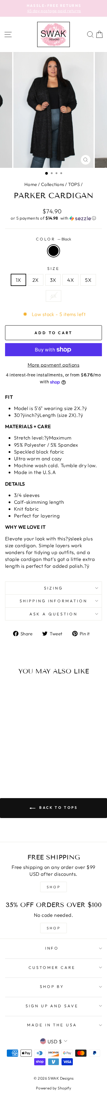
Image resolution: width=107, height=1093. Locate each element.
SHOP (53, 887)
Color (53, 239)
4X (70, 280)
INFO (52, 948)
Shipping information (54, 600)
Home (30, 184)
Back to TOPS (58, 807)
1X (18, 280)
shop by (52, 986)
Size (53, 268)
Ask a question (53, 614)
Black (53, 251)
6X (54, 296)
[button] (53, 218)
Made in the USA (52, 1024)
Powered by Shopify (53, 1088)
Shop (53, 928)
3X (53, 280)
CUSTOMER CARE (52, 967)
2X (35, 280)
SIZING (53, 588)
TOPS (74, 184)
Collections (52, 184)
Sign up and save (52, 1005)
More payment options (53, 365)
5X (88, 280)
